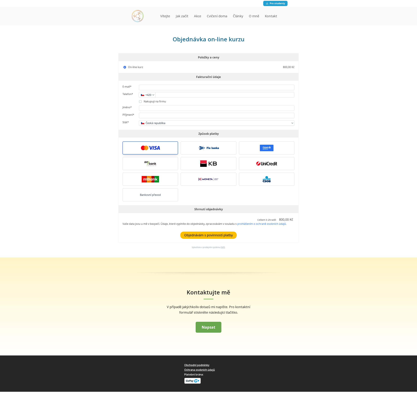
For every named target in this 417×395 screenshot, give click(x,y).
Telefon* (127, 94)
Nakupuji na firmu (154, 101)
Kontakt (271, 16)
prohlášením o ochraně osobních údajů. (262, 224)
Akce (197, 16)
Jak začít (182, 16)
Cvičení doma (217, 16)
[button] (150, 147)
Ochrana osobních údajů (199, 370)
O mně (254, 16)
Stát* (125, 122)
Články (238, 16)
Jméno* (127, 107)
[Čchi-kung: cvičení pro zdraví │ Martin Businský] (137, 16)
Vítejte (165, 16)
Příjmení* (128, 115)
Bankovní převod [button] (150, 195)
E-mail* (126, 86)
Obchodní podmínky (196, 365)
